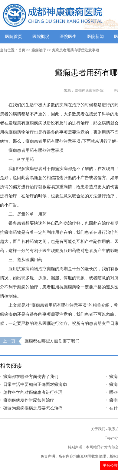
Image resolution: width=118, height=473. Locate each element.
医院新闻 (95, 36)
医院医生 (68, 36)
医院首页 (13, 36)
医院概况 (40, 36)
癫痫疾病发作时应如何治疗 (28, 400)
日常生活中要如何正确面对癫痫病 (35, 384)
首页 (21, 50)
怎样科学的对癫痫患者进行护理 (33, 392)
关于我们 (98, 429)
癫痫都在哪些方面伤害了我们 (52, 341)
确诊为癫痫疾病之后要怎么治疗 (33, 408)
